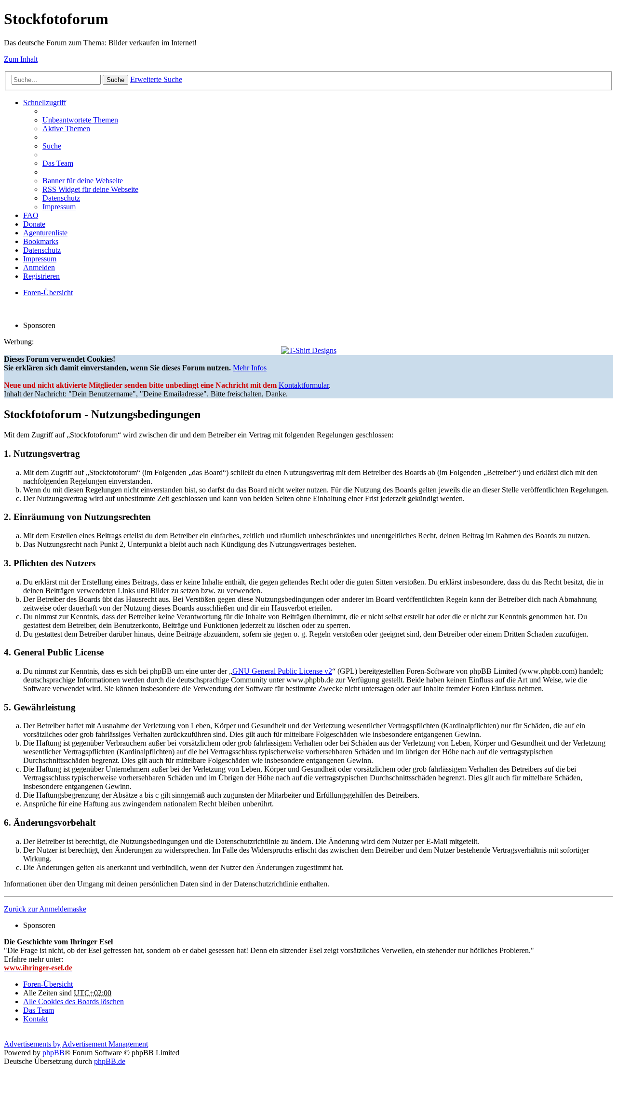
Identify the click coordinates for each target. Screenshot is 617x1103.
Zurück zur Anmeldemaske (45, 909)
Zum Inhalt (21, 59)
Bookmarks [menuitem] (40, 241)
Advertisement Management (105, 1044)
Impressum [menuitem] (59, 207)
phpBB (53, 1053)
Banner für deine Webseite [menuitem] (82, 181)
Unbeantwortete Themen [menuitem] (80, 120)
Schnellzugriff (44, 102)
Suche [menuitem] (51, 146)
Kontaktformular (304, 385)
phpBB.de (109, 1061)
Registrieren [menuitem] (41, 276)
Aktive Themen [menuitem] (66, 128)
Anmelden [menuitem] (39, 267)
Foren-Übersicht (48, 984)
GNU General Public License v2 (282, 671)
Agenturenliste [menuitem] (45, 233)
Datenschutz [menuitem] (61, 198)
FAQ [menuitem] (31, 215)
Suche (115, 79)
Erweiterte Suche (156, 79)
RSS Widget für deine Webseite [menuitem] (90, 189)
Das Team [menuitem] (57, 163)
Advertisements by (32, 1044)
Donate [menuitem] (34, 224)
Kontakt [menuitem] (35, 1019)
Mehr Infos (250, 368)
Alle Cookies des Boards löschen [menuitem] (73, 1001)
